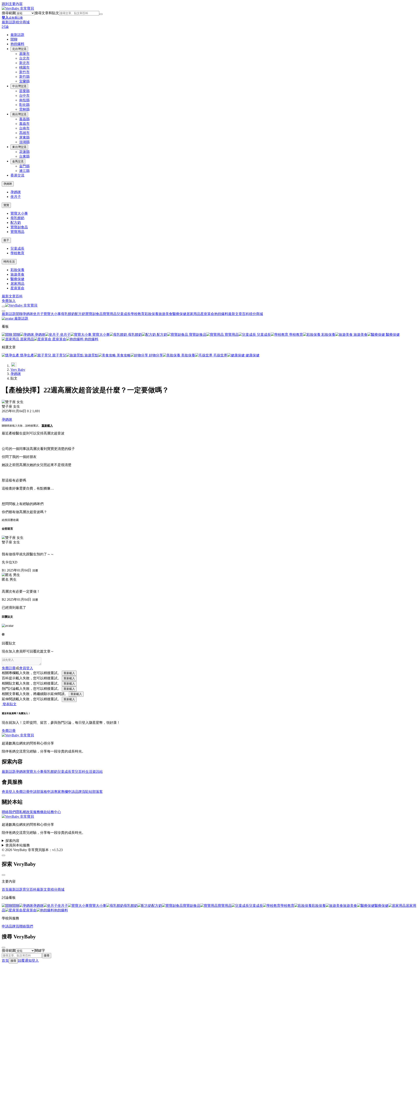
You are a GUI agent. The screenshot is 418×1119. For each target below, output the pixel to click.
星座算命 (17, 288)
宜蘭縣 (24, 81)
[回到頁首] (3, 855)
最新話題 (9, 22)
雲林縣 (24, 109)
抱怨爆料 (17, 44)
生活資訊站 (94, 771)
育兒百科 (78, 771)
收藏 (16, 520)
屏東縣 (24, 137)
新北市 (24, 63)
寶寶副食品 (19, 227)
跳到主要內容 (12, 4)
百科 (19, 296)
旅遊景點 (91, 355)
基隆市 (24, 54)
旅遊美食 (17, 274)
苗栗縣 (24, 91)
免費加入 (9, 301)
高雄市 (24, 133)
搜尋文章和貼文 (47, 13)
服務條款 (40, 812)
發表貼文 (9, 704)
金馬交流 (18, 161)
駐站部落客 (94, 791)
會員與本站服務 (17, 845)
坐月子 (15, 196)
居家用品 (17, 283)
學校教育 (17, 253)
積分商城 (23, 22)
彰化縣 (24, 105)
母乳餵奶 (17, 218)
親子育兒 (58, 355)
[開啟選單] (3, 306)
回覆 (10, 520)
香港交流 (17, 175)
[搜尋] (101, 14)
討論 (5, 27)
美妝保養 (187, 355)
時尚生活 (9, 261)
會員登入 (9, 791)
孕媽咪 (7, 183)
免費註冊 (9, 668)
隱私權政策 (24, 812)
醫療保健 (17, 279)
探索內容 (12, 841)
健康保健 (252, 355)
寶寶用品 (17, 232)
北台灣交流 (19, 49)
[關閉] (3, 875)
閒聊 (13, 39)
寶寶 (6, 205)
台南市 (24, 128)
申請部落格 (38, 791)
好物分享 (155, 355)
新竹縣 (24, 76)
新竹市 (24, 72)
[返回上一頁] (13, 364)
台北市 (24, 58)
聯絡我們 (9, 812)
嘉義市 (24, 123)
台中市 (24, 95)
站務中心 (54, 812)
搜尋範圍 (9, 13)
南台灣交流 (19, 114)
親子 (6, 240)
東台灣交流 (19, 147)
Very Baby (17, 369)
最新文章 (9, 296)
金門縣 (24, 166)
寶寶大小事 (19, 213)
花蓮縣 (24, 152)
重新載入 (47, 425)
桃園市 (24, 67)
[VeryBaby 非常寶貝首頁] (18, 8)
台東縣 (24, 156)
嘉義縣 (24, 119)
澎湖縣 (24, 142)
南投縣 (24, 100)
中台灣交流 (19, 86)
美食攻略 (123, 355)
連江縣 (24, 171)
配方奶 (15, 222)
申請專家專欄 (57, 791)
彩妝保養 (17, 270)
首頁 (5, 889)
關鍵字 (40, 950)
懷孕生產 (26, 355)
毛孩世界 (219, 355)
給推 (4, 520)
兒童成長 (17, 248)
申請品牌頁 (76, 791)
